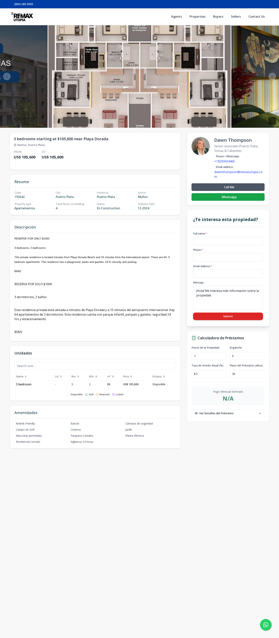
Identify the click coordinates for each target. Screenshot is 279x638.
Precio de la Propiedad (205, 347)
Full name (200, 233)
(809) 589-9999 (23, 4)
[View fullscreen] (272, 121)
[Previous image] (7, 76)
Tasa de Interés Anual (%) (207, 365)
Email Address (202, 266)
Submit (228, 316)
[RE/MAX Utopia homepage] (22, 16)
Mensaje (198, 282)
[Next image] (272, 76)
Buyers (218, 16)
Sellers (236, 16)
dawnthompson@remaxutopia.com (238, 174)
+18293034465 (224, 161)
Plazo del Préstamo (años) (246, 365)
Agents (176, 16)
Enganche (236, 347)
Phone (198, 250)
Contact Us (256, 16)
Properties (198, 16)
